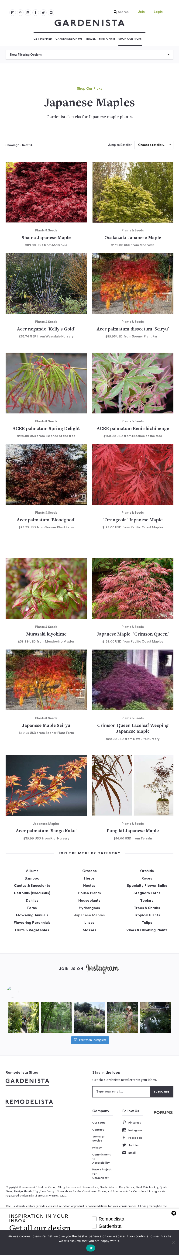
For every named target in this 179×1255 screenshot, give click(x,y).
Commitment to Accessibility (101, 1158)
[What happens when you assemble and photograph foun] (56, 1017)
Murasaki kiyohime (46, 634)
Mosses (89, 930)
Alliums (32, 871)
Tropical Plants (147, 915)
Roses (146, 878)
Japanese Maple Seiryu (46, 725)
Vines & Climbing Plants (147, 930)
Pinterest (134, 1122)
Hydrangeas (89, 908)
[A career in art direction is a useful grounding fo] (155, 1017)
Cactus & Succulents (32, 885)
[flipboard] (12, 12)
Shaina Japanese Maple (46, 238)
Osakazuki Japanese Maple (132, 238)
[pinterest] (20, 12)
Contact (98, 1129)
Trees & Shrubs (147, 908)
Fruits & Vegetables (32, 930)
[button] (120, 12)
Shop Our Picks (130, 39)
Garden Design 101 (68, 39)
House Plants (89, 893)
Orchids (147, 871)
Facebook (135, 1137)
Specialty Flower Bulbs (147, 885)
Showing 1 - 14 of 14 (19, 145)
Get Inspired (43, 39)
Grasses (89, 871)
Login (158, 12)
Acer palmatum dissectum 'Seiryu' (133, 329)
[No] (173, 1242)
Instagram (135, 1130)
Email (132, 1152)
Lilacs (89, 923)
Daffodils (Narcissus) (32, 893)
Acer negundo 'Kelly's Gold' (46, 329)
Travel (90, 39)
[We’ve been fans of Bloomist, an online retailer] (23, 1017)
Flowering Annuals (32, 915)
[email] (51, 12)
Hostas (89, 885)
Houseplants (89, 900)
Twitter (133, 1145)
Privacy (97, 1147)
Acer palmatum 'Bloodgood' (46, 520)
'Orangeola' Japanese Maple (132, 520)
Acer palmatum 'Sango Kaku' (46, 831)
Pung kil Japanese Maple (133, 831)
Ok (91, 1248)
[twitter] (43, 12)
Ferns (32, 908)
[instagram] (28, 12)
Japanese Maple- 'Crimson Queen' (133, 634)
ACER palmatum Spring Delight (46, 428)
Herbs (89, 878)
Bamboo (32, 878)
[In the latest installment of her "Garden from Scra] (89, 1017)
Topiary (147, 900)
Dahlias (32, 900)
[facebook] (35, 12)
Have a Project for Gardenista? (102, 1173)
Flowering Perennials (32, 923)
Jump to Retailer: (120, 145)
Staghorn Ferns (147, 893)
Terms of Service (98, 1138)
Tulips (147, 923)
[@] (19, 991)
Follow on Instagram (92, 1040)
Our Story (99, 1122)
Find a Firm (107, 39)
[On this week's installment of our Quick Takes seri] (122, 1017)
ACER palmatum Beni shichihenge (133, 428)
